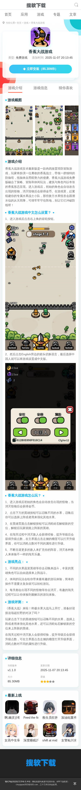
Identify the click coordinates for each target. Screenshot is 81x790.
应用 (24, 14)
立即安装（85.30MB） (42, 69)
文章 (72, 14)
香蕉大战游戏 (38, 22)
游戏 (40, 14)
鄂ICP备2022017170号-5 (15, 782)
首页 (8, 14)
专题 (56, 14)
